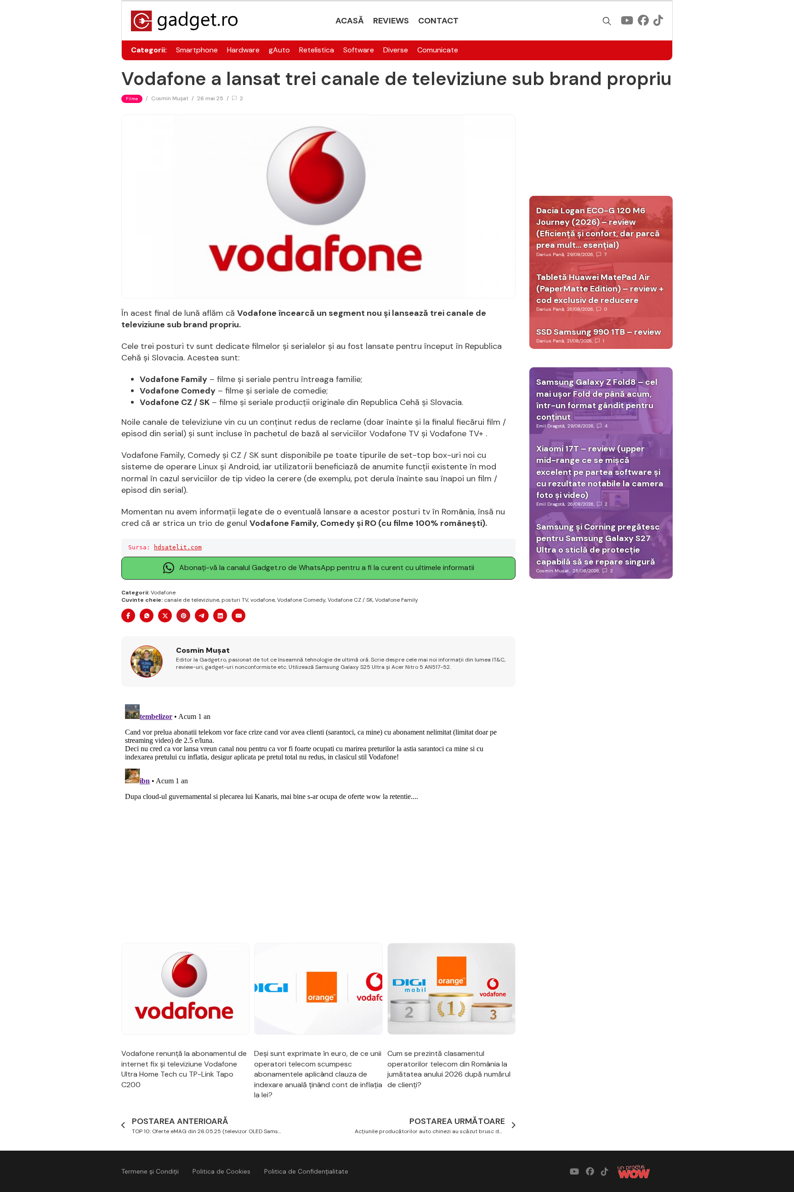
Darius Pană (550, 254)
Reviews (391, 20)
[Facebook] (128, 615)
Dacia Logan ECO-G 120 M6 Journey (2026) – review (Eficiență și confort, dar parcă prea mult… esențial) (598, 228)
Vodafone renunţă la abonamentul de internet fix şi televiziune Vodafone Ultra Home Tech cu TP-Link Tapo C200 (184, 1069)
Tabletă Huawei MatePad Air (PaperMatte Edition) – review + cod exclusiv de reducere (600, 289)
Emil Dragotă (550, 426)
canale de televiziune (191, 600)
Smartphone (197, 50)
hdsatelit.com (178, 547)
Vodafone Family (396, 600)
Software (358, 50)
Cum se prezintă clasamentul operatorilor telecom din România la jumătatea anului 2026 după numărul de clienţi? (448, 1069)
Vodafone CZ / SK (350, 600)
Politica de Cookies (221, 1171)
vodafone (262, 600)
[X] (165, 615)
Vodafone (163, 592)
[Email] (238, 615)
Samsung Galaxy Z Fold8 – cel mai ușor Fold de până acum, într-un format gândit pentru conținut (597, 399)
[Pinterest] (183, 615)
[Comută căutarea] (607, 21)
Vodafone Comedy (301, 600)
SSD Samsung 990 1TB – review (598, 331)
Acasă (349, 20)
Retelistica (316, 50)
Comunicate (437, 50)
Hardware (243, 50)
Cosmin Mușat (169, 98)
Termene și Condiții (150, 1171)
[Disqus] (318, 815)
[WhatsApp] (146, 615)
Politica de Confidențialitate (306, 1171)
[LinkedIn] (220, 615)
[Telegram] (202, 615)
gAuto (279, 50)
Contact (438, 20)
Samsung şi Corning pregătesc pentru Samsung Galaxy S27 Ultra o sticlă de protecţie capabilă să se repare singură (598, 544)
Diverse (395, 50)
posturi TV (234, 600)
